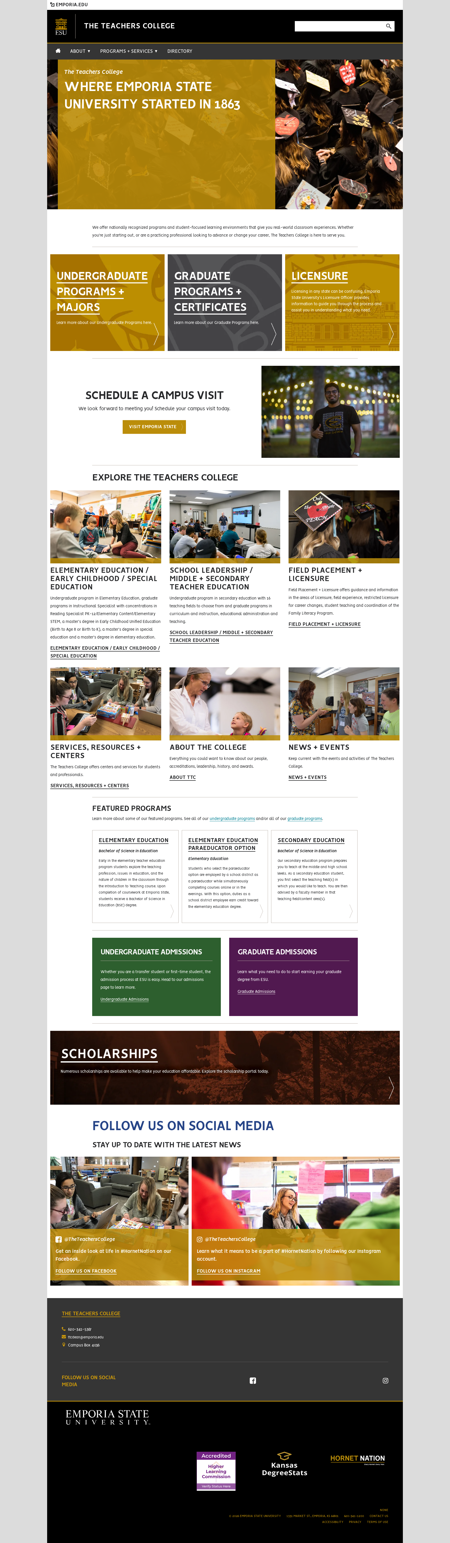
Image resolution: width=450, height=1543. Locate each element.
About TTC (183, 777)
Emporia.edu (71, 5)
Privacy (355, 1522)
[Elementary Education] (135, 876)
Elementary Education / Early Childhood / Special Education (105, 652)
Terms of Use (377, 1522)
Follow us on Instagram (228, 1271)
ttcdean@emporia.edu (86, 1337)
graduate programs (305, 819)
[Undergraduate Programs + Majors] (107, 302)
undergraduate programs (232, 819)
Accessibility (332, 1522)
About (80, 51)
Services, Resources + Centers (89, 786)
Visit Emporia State (153, 427)
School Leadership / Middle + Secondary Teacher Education (221, 636)
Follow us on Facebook (86, 1271)
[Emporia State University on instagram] (385, 1382)
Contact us (379, 1516)
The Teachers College (129, 26)
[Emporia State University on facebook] (253, 1382)
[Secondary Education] (314, 876)
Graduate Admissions (256, 992)
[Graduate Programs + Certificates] (225, 302)
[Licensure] (342, 302)
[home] (58, 54)
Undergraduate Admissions (125, 999)
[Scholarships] (225, 1068)
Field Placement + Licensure (325, 624)
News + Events (308, 777)
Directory (179, 51)
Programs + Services (129, 51)
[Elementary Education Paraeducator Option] (225, 876)
